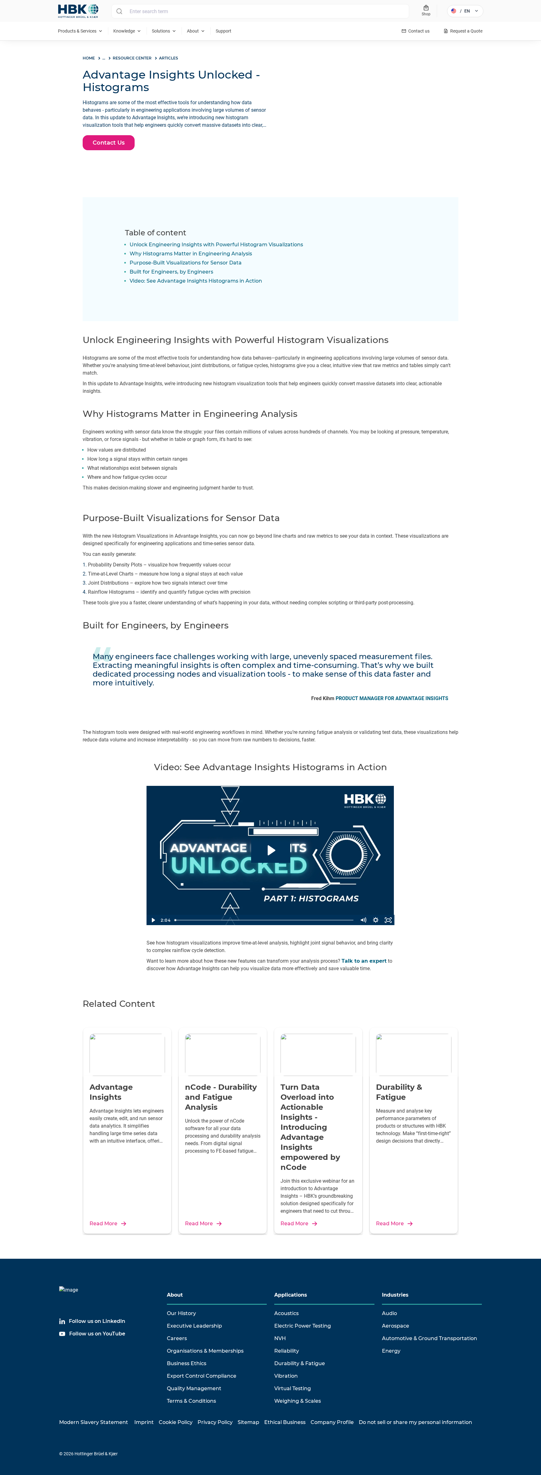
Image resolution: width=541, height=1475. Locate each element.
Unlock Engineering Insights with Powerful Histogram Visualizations (216, 245)
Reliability (286, 1351)
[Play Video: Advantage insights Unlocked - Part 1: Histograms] (270, 850)
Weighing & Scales (297, 1401)
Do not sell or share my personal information (415, 1422)
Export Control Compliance (201, 1376)
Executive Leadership (194, 1326)
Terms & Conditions (191, 1401)
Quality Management (194, 1388)
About (175, 1295)
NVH (280, 1338)
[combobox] (260, 11)
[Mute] (363, 920)
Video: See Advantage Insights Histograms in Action (196, 281)
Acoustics (286, 1313)
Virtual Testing (292, 1388)
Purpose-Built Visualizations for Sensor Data (186, 263)
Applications (290, 1295)
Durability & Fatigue (299, 1363)
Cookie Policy (176, 1422)
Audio (389, 1313)
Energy (391, 1351)
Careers (177, 1338)
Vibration (286, 1376)
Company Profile (332, 1422)
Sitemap (248, 1422)
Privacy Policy (215, 1422)
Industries (395, 1295)
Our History (181, 1313)
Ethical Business (285, 1422)
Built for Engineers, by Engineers (171, 272)
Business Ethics (186, 1363)
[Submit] (119, 11)
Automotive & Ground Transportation (429, 1338)
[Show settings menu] (375, 920)
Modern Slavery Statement (93, 1422)
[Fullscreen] (388, 920)
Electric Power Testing (302, 1326)
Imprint (144, 1422)
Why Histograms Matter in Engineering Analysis (191, 254)
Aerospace (395, 1326)
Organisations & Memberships (205, 1351)
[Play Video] (153, 920)
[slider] (264, 920)
